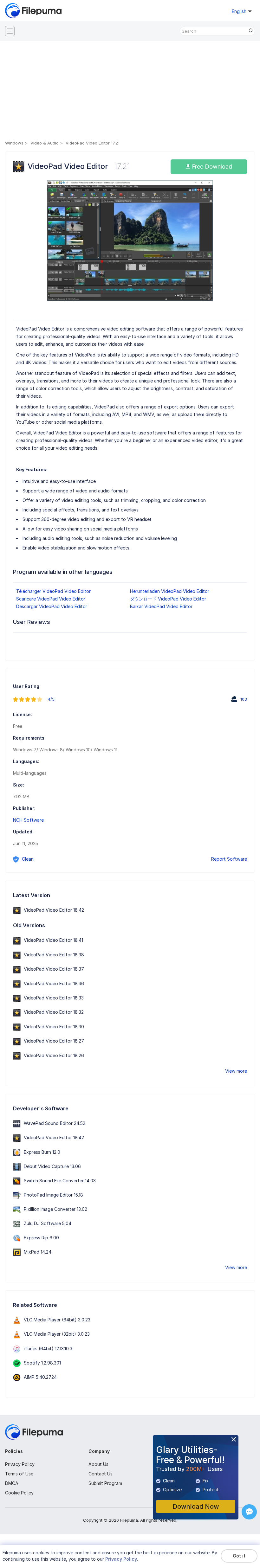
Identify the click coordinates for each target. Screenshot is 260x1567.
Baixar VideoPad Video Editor (161, 606)
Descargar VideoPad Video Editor (51, 606)
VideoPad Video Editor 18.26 (54, 1055)
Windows (14, 142)
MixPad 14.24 (37, 1252)
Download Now (195, 1506)
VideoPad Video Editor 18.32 (54, 1012)
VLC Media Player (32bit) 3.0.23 (57, 1334)
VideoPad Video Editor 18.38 (54, 954)
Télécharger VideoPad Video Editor (53, 591)
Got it (239, 1555)
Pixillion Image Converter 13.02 (55, 1209)
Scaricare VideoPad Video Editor (50, 598)
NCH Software (28, 820)
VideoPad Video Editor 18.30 (54, 1026)
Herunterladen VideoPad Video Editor (169, 591)
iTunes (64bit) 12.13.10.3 (48, 1348)
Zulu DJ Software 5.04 (47, 1223)
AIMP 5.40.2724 (40, 1377)
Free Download (211, 166)
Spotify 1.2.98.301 (42, 1362)
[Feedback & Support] (249, 1511)
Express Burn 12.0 (42, 1152)
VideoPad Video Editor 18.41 (53, 940)
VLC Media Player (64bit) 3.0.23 (57, 1319)
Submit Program (105, 1483)
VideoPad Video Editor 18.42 (54, 910)
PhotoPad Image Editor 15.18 (53, 1195)
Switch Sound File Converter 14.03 (60, 1180)
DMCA (11, 1483)
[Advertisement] (130, 91)
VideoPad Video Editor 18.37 (54, 969)
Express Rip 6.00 (41, 1237)
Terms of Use (19, 1473)
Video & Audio (44, 142)
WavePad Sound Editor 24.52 (54, 1123)
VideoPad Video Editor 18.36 (54, 983)
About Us (98, 1464)
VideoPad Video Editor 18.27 (54, 1041)
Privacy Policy (20, 1464)
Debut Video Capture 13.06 (52, 1166)
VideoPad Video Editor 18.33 (54, 997)
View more (236, 1071)
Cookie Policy (19, 1492)
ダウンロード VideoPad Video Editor (168, 598)
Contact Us (100, 1473)
